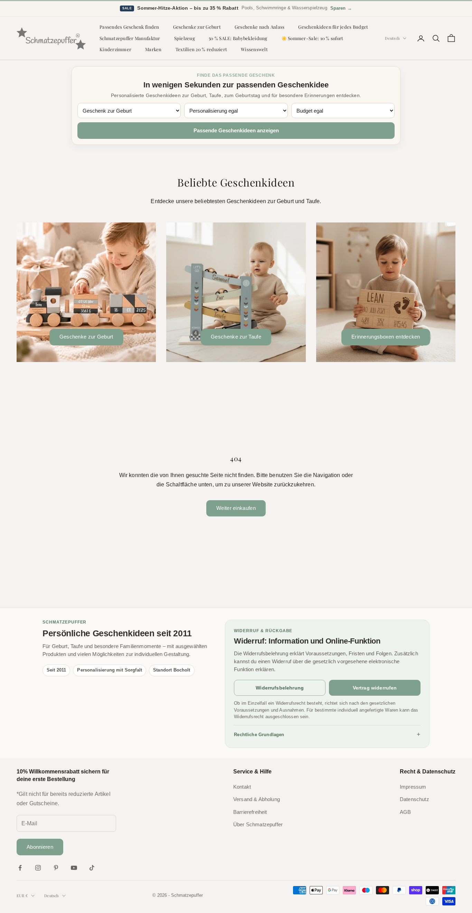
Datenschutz (414, 799)
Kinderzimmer (115, 49)
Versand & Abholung (256, 799)
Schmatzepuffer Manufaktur (130, 38)
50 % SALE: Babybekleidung (238, 38)
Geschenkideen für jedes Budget (333, 27)
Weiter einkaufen (236, 508)
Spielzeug (184, 38)
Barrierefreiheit (250, 812)
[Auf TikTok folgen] (91, 867)
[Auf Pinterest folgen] (56, 867)
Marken (153, 49)
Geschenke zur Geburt (197, 27)
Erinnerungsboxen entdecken (385, 337)
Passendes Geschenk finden (129, 27)
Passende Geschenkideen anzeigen (236, 130)
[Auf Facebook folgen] (20, 867)
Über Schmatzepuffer (258, 824)
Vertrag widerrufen (375, 688)
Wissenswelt (254, 49)
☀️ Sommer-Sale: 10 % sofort (312, 38)
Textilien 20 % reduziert (201, 49)
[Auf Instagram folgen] (38, 867)
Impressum (413, 787)
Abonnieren (40, 847)
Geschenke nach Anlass (260, 27)
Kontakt (242, 787)
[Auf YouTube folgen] (73, 867)
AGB (405, 812)
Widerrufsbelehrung (280, 688)
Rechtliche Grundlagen (327, 734)
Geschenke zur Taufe (236, 337)
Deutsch (392, 38)
